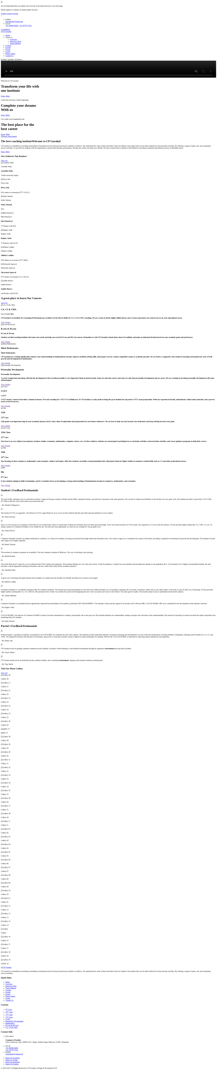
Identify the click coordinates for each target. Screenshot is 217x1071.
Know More (5, 96)
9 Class (8, 1010)
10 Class (9, 1012)
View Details (5, 322)
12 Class (9, 1017)
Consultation (5, 29)
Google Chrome (12, 14)
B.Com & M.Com (11, 1025)
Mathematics (9, 1023)
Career (7, 52)
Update (3, 14)
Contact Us (9, 56)
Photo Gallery (10, 54)
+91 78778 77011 (25, 26)
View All (4, 161)
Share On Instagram (12, 1062)
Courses (8, 46)
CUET (7, 1019)
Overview (13, 39)
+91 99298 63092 (11, 26)
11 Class (9, 1015)
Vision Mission (15, 43)
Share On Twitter (11, 1060)
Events (7, 50)
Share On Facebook (12, 1058)
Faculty (8, 48)
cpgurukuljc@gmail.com (14, 22)
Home (7, 35)
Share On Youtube (12, 1064)
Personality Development (14, 1021)
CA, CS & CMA (11, 1027)
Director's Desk (15, 41)
